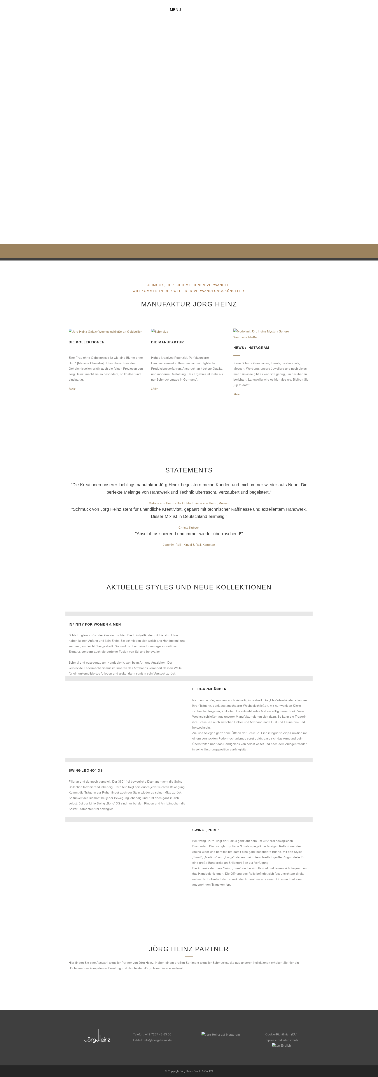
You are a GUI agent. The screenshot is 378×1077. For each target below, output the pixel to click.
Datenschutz (289, 1040)
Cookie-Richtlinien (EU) (281, 1034)
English (285, 1045)
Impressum (272, 1040)
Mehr (72, 388)
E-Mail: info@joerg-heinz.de (152, 1040)
